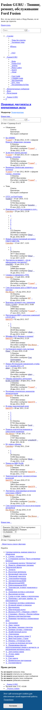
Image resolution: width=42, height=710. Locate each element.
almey (8, 368)
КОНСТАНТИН (12, 381)
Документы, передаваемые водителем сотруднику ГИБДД (21, 492)
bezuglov (31, 205)
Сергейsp (9, 211)
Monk (30, 459)
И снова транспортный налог (17, 406)
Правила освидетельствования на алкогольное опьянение (19, 430)
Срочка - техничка (13, 157)
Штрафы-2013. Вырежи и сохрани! (19, 336)
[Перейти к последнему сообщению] (36, 148)
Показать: (7, 527)
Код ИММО (10, 138)
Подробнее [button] (9, 700)
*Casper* (9, 140)
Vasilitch (9, 199)
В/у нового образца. (13, 444)
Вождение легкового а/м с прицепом (20, 302)
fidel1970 (9, 319)
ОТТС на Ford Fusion (14, 197)
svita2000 (9, 264)
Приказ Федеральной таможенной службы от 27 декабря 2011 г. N (23, 365)
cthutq (30, 332)
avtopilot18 (32, 440)
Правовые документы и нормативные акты (16, 106)
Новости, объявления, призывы (18, 142)
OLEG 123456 (11, 304)
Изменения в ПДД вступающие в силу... (22, 209)
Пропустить (5, 25)
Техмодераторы (17, 112)
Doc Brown (10, 292)
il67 (29, 298)
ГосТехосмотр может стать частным (20, 349)
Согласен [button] (13, 706)
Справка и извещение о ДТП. (17, 275)
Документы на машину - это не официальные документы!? (18, 261)
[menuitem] (18, 40)
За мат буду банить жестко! (16, 153)
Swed (30, 425)
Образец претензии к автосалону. (19, 379)
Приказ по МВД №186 (14, 463)
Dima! (30, 235)
